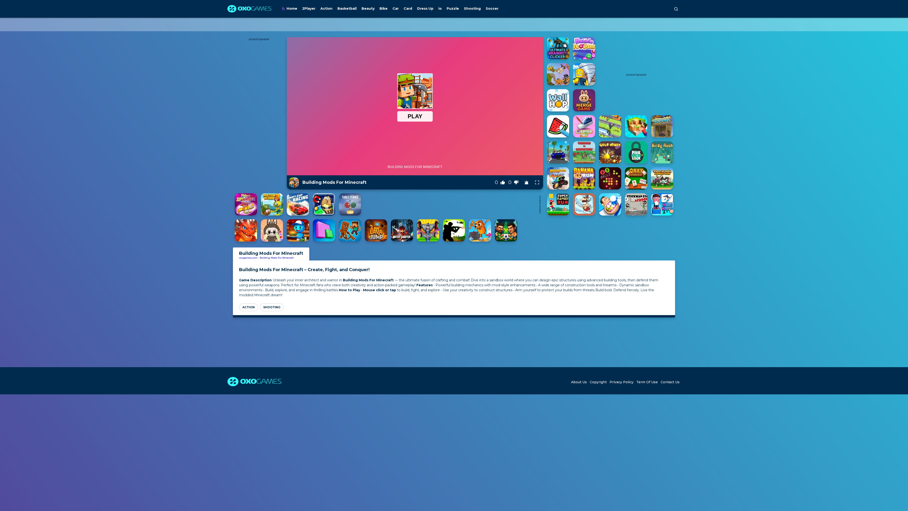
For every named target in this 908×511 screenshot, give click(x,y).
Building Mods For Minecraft (277, 257)
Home (292, 8)
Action (326, 8)
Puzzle (453, 8)
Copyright (598, 382)
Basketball (347, 8)
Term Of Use (647, 382)
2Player (308, 8)
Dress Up (425, 8)
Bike (384, 8)
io (440, 8)
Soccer (492, 8)
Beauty (368, 8)
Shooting (472, 8)
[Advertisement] (450, 204)
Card (408, 8)
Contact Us (670, 382)
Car (396, 8)
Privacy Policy (621, 382)
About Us (579, 382)
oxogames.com (248, 257)
